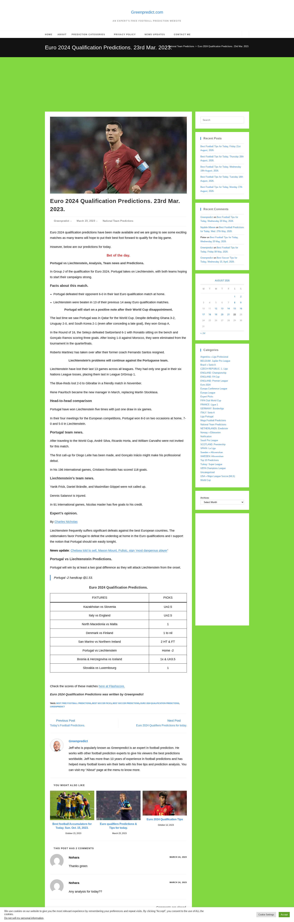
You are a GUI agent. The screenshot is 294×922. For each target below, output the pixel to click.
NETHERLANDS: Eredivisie (214, 428)
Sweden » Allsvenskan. (211, 452)
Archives (204, 498)
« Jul (202, 333)
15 (234, 308)
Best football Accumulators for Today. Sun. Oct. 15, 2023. (72, 825)
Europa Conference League (213, 388)
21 (228, 314)
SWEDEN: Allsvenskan (211, 456)
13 (222, 308)
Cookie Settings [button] (266, 914)
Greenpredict (61, 220)
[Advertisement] (147, 82)
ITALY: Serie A (207, 412)
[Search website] (245, 35)
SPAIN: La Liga (208, 448)
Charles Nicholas (66, 521)
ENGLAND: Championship (213, 373)
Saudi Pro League (209, 440)
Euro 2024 (205, 384)
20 (222, 314)
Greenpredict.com (147, 12)
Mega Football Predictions (213, 420)
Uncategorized (207, 472)
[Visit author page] (57, 745)
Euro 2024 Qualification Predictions (159, 703)
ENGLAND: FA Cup (209, 376)
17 (203, 314)
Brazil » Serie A (208, 365)
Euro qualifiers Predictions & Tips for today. (118, 825)
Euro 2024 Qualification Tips (165, 819)
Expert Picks (206, 396)
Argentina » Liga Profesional (214, 357)
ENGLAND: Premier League (214, 381)
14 (228, 308)
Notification (205, 436)
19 (216, 314)
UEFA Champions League (213, 468)
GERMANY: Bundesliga (212, 408)
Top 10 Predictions (209, 460)
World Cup (205, 480)
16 (241, 308)
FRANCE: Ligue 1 (209, 404)
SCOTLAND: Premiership (212, 444)
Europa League (207, 392)
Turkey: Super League (211, 464)
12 (216, 308)
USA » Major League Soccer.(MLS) (217, 476)
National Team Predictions (118, 220)
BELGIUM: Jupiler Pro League (215, 361)
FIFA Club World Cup (210, 400)
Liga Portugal (206, 416)
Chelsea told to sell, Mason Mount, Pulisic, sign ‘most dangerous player (119, 550)
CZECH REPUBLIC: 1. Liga (214, 368)
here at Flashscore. (112, 686)
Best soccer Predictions (126, 703)
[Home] (164, 46)
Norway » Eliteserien (210, 432)
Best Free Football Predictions (73, 703)
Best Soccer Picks (102, 703)
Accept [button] (284, 914)
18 (210, 314)
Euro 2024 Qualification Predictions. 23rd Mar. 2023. (223, 46)
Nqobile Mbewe (207, 227)
